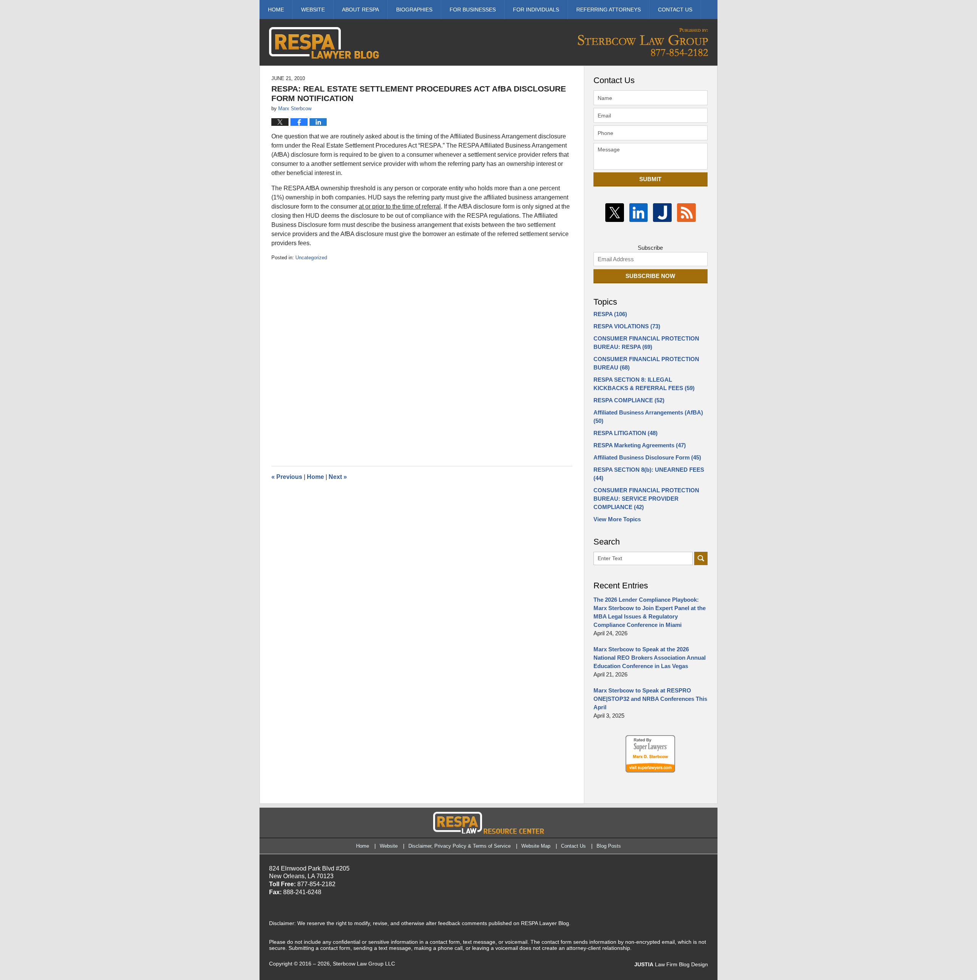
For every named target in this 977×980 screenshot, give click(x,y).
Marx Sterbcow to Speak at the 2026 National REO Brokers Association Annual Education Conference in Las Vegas (649, 657)
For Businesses (473, 9)
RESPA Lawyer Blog (324, 43)
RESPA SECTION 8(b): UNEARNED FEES (648, 473)
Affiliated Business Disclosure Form (647, 457)
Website (313, 9)
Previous (286, 477)
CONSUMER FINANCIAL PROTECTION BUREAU (646, 363)
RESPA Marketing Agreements (639, 445)
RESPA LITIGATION (625, 433)
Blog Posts (609, 846)
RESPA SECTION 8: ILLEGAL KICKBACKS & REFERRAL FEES (644, 383)
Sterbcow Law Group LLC (364, 964)
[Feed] (686, 212)
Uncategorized (311, 257)
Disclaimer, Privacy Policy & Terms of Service (459, 846)
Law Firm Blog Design (671, 964)
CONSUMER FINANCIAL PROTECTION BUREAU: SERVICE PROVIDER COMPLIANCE (646, 498)
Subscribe (650, 247)
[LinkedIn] (639, 212)
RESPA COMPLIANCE (628, 400)
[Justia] (662, 212)
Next (338, 477)
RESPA (610, 314)
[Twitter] (615, 212)
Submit (650, 179)
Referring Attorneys (608, 9)
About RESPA (360, 9)
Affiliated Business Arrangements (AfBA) (648, 416)
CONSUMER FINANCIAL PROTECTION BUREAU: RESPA (646, 342)
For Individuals (536, 9)
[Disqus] (421, 357)
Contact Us (573, 846)
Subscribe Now (650, 276)
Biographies (414, 9)
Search (701, 558)
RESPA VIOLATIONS (626, 326)
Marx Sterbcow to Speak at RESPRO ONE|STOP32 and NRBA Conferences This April (650, 698)
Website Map (535, 846)
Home (276, 9)
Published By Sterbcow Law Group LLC (643, 42)
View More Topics (617, 519)
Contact (675, 9)
